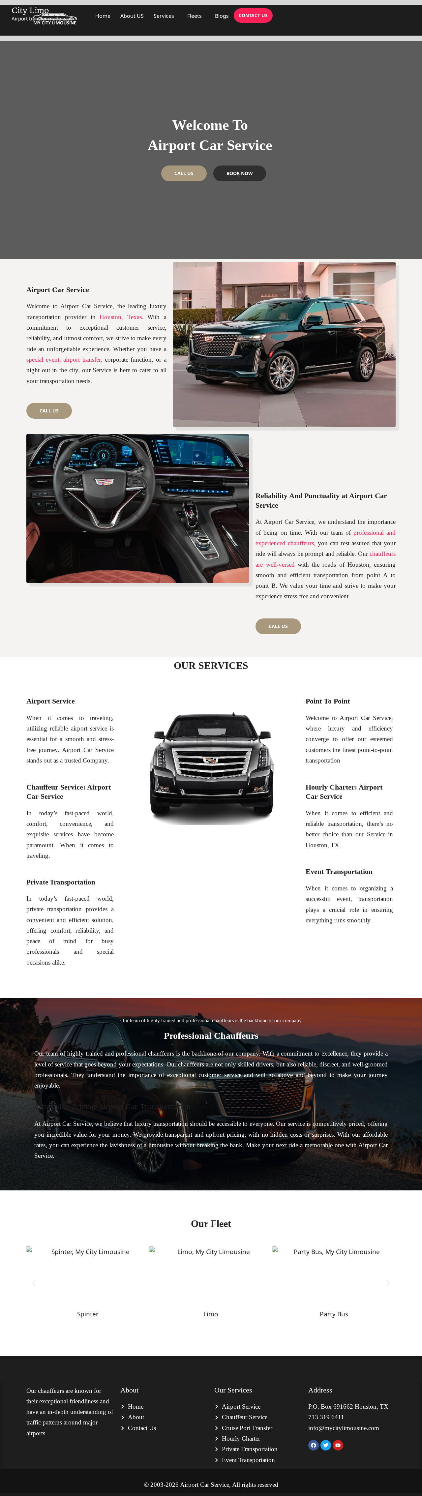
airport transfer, (82, 359)
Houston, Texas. (121, 317)
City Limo (30, 10)
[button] (34, 1283)
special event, (43, 359)
